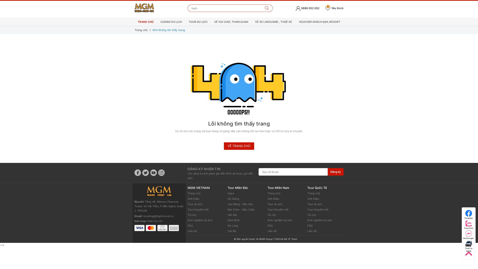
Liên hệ (192, 231)
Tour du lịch (195, 204)
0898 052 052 (309, 8)
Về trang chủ (239, 146)
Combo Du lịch (171, 21)
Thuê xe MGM (469, 248)
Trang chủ (145, 21)
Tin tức (192, 215)
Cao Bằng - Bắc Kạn (240, 204)
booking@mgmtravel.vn (158, 216)
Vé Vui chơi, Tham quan (231, 21)
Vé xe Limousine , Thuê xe (273, 21)
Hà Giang (233, 198)
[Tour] (159, 191)
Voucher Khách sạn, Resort (319, 21)
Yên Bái (232, 215)
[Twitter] (145, 172)
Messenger (468, 238)
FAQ (190, 225)
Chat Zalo (468, 228)
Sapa (231, 193)
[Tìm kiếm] (267, 8)
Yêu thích (335, 8)
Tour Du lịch (198, 21)
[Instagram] (161, 172)
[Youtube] (153, 172)
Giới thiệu (193, 198)
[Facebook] (137, 172)
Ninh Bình (234, 220)
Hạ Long (233, 225)
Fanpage (469, 218)
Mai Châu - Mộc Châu (241, 209)
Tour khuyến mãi (198, 209)
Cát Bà (232, 231)
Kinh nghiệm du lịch (200, 220)
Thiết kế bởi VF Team (285, 239)
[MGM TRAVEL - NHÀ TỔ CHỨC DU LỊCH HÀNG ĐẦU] (144, 8)
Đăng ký (335, 171)
